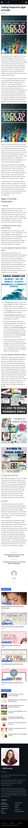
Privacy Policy (4, 823)
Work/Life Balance (6, 603)
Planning (3, 813)
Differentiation (5, 806)
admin (4, 13)
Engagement (4, 808)
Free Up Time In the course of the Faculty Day (12, 626)
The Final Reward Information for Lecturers (12, 664)
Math (2, 810)
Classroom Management (4, 803)
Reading (17, 805)
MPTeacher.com (15, 825)
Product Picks (18, 803)
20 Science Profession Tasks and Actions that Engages (15, 694)
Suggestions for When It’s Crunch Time (10, 645)
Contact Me (19, 823)
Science (17, 807)
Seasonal (17, 809)
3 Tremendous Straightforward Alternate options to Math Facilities (16, 717)
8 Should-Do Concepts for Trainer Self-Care (12, 682)
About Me (12, 823)
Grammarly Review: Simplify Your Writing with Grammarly (16, 706)
